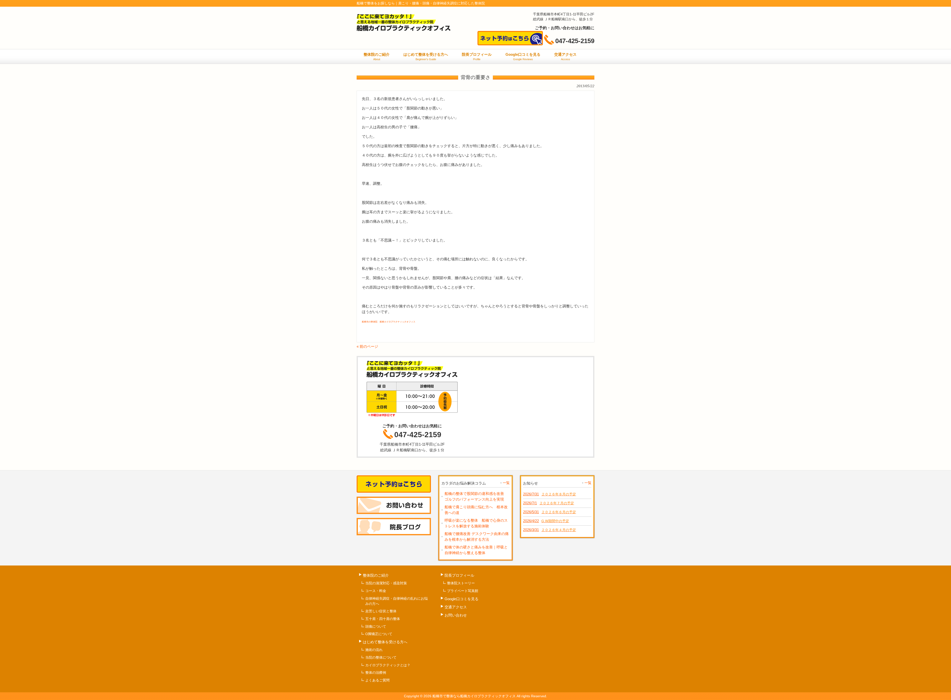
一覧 (506, 483)
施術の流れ (374, 650)
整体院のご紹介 (376, 575)
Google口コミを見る (461, 599)
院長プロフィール (459, 575)
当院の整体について (380, 657)
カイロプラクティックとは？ (387, 665)
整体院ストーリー (461, 583)
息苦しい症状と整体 (380, 611)
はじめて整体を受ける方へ (385, 642)
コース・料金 (375, 591)
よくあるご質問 (377, 680)
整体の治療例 (375, 672)
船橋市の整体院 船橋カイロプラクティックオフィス (388, 322)
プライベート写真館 (462, 591)
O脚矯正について (378, 634)
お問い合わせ (456, 615)
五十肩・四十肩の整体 (382, 619)
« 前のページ (367, 346)
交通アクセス (456, 607)
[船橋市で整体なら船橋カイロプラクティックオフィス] (404, 29)
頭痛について (375, 626)
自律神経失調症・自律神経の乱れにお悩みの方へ (396, 601)
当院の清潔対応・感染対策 (386, 583)
